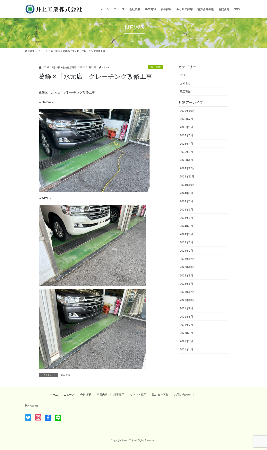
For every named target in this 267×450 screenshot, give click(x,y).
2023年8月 (186, 283)
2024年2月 (186, 250)
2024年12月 (187, 168)
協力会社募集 (160, 394)
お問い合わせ (182, 394)
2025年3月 (186, 151)
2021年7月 (186, 324)
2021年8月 (186, 316)
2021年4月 (186, 349)
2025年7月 (186, 119)
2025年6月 (186, 127)
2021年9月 (186, 308)
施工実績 (156, 67)
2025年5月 (186, 135)
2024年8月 (186, 201)
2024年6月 (186, 217)
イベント (185, 75)
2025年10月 (187, 110)
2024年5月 (186, 226)
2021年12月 (187, 291)
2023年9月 (186, 275)
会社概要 (85, 394)
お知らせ (185, 83)
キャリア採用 (138, 394)
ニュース (69, 394)
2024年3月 (186, 242)
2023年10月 (187, 267)
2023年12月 (187, 258)
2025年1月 (186, 160)
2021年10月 (187, 300)
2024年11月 (187, 176)
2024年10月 (187, 184)
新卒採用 (118, 394)
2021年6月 (186, 333)
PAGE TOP (257, 433)
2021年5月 (186, 341)
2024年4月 (186, 234)
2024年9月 (186, 193)
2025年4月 (186, 143)
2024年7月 (186, 209)
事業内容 (102, 394)
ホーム (54, 394)
